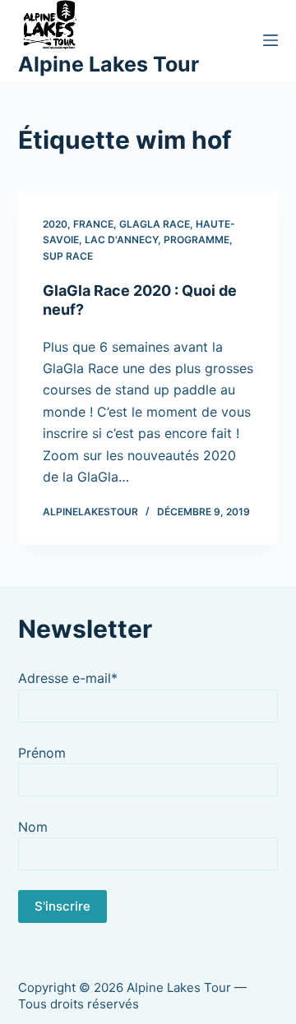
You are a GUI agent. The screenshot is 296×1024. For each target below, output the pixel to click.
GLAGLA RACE (154, 224)
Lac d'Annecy (121, 239)
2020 (55, 224)
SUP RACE (68, 256)
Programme (196, 239)
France (93, 224)
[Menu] (270, 40)
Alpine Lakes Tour (108, 64)
